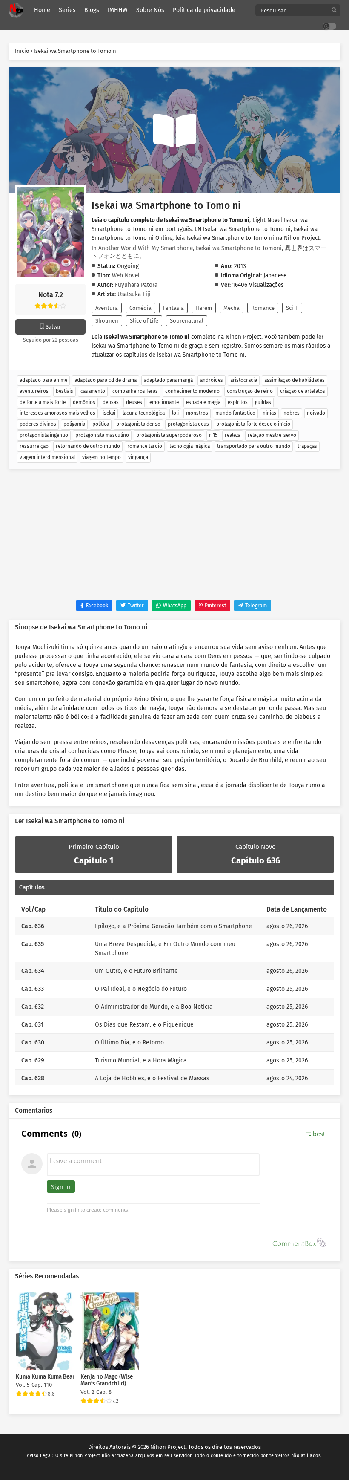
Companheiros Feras (135, 391)
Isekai (109, 413)
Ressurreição (34, 446)
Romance (263, 308)
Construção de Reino (250, 391)
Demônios (84, 402)
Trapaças (307, 446)
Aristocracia (243, 380)
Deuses (134, 402)
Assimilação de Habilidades (294, 380)
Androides (211, 380)
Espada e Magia (203, 402)
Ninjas (269, 413)
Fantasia (173, 308)
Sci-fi (292, 308)
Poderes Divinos (38, 424)
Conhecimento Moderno (192, 391)
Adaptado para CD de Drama (105, 380)
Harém (203, 308)
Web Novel (126, 275)
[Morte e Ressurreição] (174, 131)
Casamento (92, 391)
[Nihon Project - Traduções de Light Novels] (16, 10)
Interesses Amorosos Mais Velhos (57, 413)
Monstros (197, 413)
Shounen (106, 320)
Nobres (291, 413)
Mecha (231, 308)
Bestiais (64, 391)
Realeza (232, 435)
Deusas (111, 402)
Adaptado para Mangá (168, 380)
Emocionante (164, 402)
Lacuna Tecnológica (144, 413)
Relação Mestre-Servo (272, 435)
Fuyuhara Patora (136, 284)
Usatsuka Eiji (134, 294)
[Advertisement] (174, 536)
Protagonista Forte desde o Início (253, 424)
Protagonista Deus (188, 424)
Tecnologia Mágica (189, 446)
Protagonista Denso (138, 424)
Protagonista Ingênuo (44, 435)
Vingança (138, 457)
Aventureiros (34, 391)
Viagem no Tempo (101, 457)
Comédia (140, 308)
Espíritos (238, 402)
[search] (334, 10)
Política (100, 424)
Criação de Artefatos (302, 391)
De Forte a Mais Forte (43, 402)
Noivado (316, 413)
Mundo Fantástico (235, 413)
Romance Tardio (144, 446)
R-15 (213, 435)
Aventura (106, 308)
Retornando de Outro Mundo (88, 446)
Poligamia (74, 424)
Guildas (263, 402)
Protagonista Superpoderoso (169, 435)
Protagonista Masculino (102, 435)
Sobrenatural (186, 320)
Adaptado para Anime (43, 380)
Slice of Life (144, 320)
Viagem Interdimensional (47, 457)
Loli (175, 413)
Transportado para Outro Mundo (253, 446)
